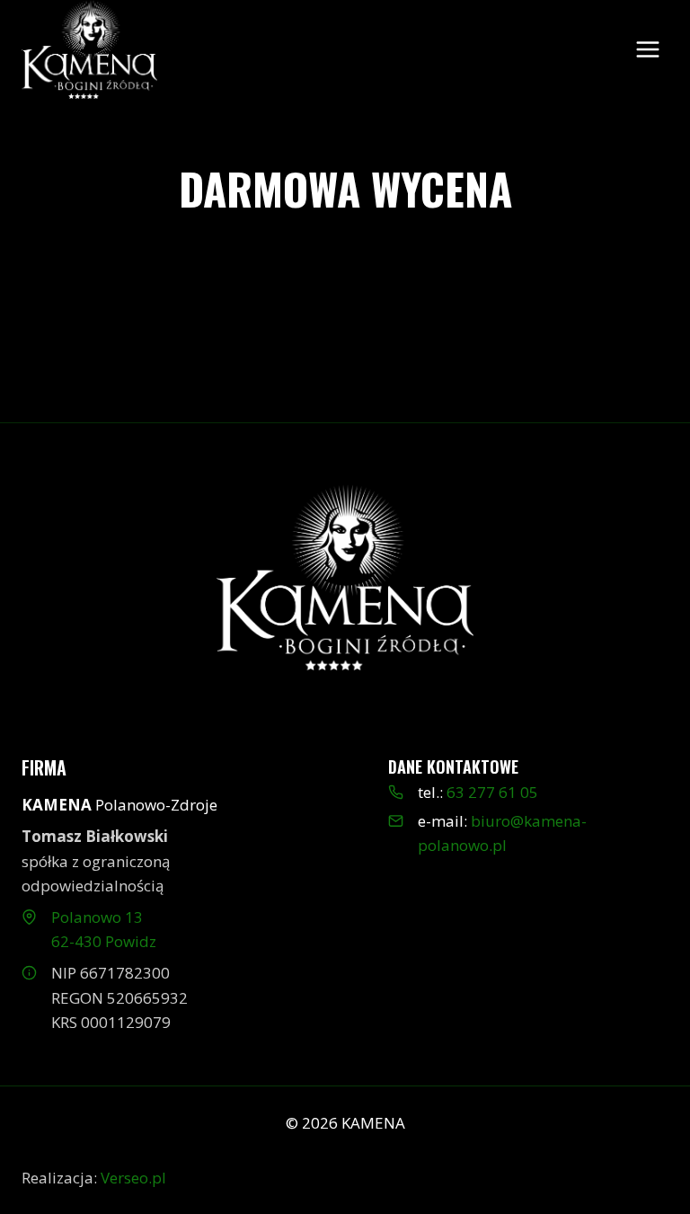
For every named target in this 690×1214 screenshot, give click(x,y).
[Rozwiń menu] (647, 49)
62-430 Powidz (103, 941)
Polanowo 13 (97, 917)
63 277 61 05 (492, 792)
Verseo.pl (133, 1177)
